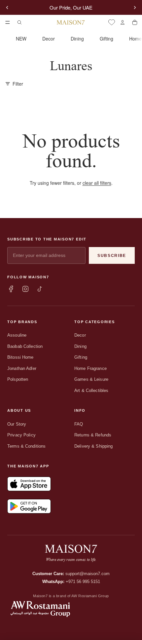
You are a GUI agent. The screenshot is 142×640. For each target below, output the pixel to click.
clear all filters (97, 183)
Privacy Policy (21, 434)
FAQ (78, 424)
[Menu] (7, 22)
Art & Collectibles (91, 390)
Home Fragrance (90, 368)
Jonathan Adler (21, 368)
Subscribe (111, 255)
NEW (21, 38)
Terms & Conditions (26, 446)
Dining (77, 38)
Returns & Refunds (92, 434)
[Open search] (19, 22)
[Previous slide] (7, 7)
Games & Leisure (91, 379)
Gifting (106, 38)
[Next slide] (134, 7)
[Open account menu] (122, 22)
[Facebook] (11, 288)
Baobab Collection (25, 346)
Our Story (16, 424)
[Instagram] (25, 288)
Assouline (16, 335)
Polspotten (17, 379)
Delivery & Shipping (93, 446)
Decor (48, 38)
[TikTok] (40, 288)
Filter (18, 83)
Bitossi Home (20, 357)
